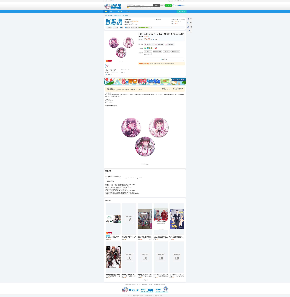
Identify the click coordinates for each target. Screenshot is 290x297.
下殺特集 (127, 11)
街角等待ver (150, 44)
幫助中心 (184, 1)
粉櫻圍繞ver (160, 44)
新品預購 (120, 11)
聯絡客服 (150, 284)
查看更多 (145, 280)
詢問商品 (156, 39)
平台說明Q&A (181, 11)
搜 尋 (156, 5)
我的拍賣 (170, 1)
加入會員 (112, 1)
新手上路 (138, 284)
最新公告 (179, 1)
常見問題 (133, 284)
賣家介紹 (110, 27)
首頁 (106, 11)
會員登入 (183, 5)
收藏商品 (109, 74)
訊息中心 (174, 1)
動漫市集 (112, 11)
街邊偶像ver (171, 44)
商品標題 (129, 5)
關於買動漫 (127, 284)
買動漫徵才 (162, 284)
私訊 (122, 27)
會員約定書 (144, 284)
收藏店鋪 (128, 27)
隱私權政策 (156, 284)
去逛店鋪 (116, 27)
